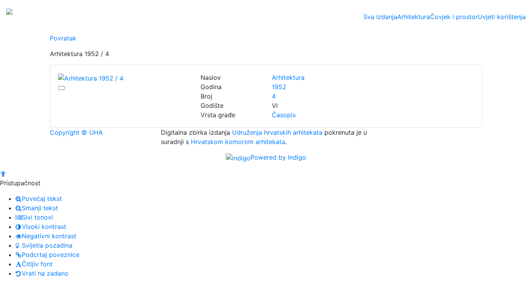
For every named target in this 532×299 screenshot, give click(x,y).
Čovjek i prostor (454, 17)
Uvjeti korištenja (502, 17)
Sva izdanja (380, 17)
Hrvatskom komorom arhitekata (238, 142)
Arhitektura (413, 17)
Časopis (284, 115)
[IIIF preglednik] (61, 88)
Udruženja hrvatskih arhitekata (277, 132)
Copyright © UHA (76, 132)
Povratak (63, 38)
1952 (279, 87)
